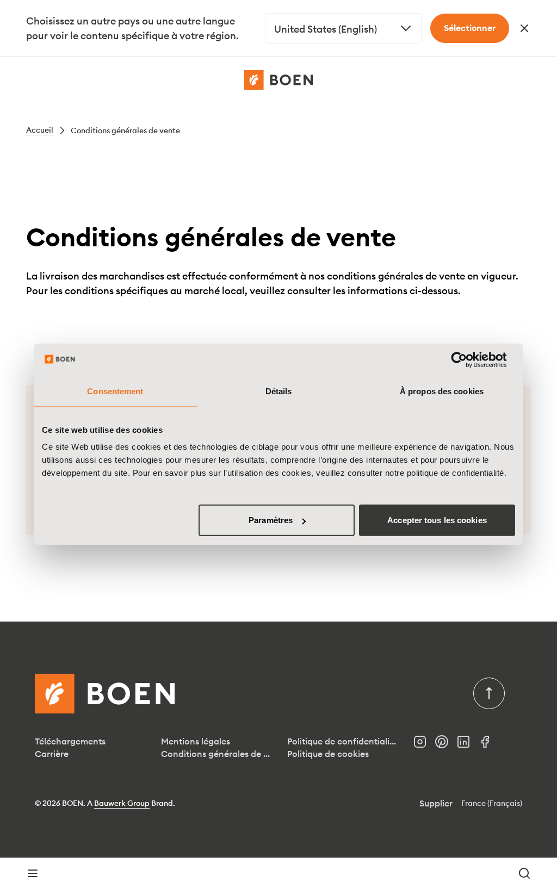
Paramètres (271, 520)
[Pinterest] (446, 744)
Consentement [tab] (115, 390)
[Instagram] (424, 744)
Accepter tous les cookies (437, 520)
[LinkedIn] (468, 744)
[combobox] (343, 28)
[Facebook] (489, 744)
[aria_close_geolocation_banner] (524, 28)
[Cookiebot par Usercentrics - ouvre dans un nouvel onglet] (467, 359)
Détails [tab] (278, 390)
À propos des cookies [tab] (442, 390)
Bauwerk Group (122, 803)
